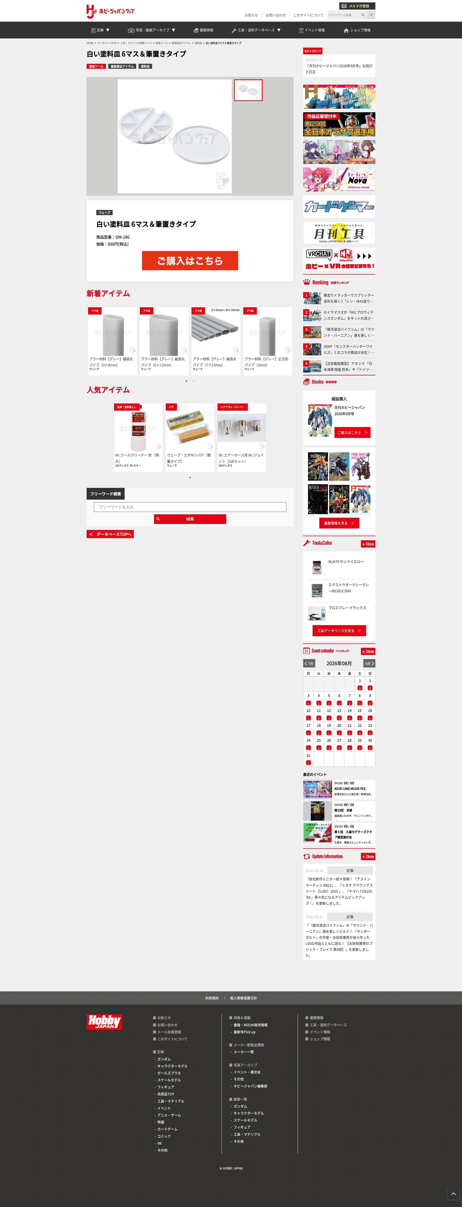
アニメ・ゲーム (169, 1115)
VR (159, 1143)
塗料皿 (145, 66)
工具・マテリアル (170, 1101)
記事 (350, 870)
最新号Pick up (245, 1031)
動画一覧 (240, 1099)
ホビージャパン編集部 (250, 1085)
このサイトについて (308, 15)
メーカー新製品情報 (249, 1044)
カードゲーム (167, 1128)
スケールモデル (169, 1079)
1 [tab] (186, 381)
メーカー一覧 (244, 1051)
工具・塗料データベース (328, 1024)
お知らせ (251, 15)
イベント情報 (320, 1031)
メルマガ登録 (359, 5)
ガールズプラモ (169, 1072)
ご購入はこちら (349, 432)
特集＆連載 (242, 1017)
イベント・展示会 (247, 1071)
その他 (162, 1150)
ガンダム (164, 1058)
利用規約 (212, 997)
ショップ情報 (320, 1038)
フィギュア (165, 1086)
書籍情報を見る (336, 523)
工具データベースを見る (335, 630)
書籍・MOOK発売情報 (251, 1024)
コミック (164, 1136)
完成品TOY (165, 1093)
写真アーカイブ (245, 1064)
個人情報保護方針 (243, 997)
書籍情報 (316, 1017)
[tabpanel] (112, 341)
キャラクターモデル (172, 1065)
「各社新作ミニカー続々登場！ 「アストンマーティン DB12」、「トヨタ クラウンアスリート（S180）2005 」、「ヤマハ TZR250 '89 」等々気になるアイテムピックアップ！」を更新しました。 (339, 890)
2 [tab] (193, 381)
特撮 (160, 1121)
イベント (164, 1108)
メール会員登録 (169, 1031)
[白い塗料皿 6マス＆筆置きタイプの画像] (248, 90)
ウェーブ (104, 212)
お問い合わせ (276, 15)
